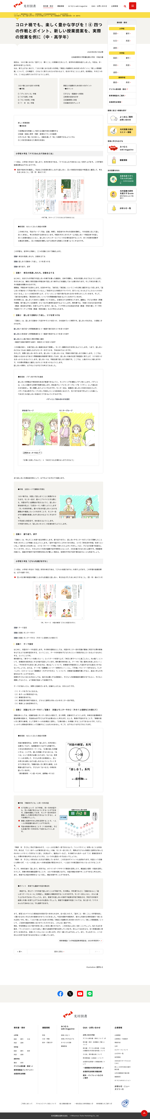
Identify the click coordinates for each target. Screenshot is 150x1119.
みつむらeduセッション (123, 1080)
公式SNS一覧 (119, 1053)
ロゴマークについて (121, 1050)
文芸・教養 (46, 1039)
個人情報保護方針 (65, 1103)
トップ (16, 14)
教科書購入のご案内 (103, 1103)
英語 (128, 41)
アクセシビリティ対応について (46, 1103)
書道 (115, 82)
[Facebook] (60, 994)
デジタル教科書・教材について (93, 1038)
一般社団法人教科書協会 (82, 1103)
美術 (115, 65)
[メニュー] (132, 5)
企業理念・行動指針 (121, 1039)
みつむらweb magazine (67, 1028)
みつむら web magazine (77, 6)
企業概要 (118, 1035)
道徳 (115, 48)
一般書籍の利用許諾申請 (92, 1068)
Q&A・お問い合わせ (99, 6)
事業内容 (118, 1042)
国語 (115, 33)
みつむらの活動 (66, 1042)
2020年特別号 (64, 14)
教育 (43, 1035)
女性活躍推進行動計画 (122, 1073)
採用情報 (118, 1057)
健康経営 (118, 1076)
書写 (128, 33)
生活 (115, 41)
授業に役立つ (65, 1035)
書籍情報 (60, 6)
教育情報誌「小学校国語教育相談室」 (46, 14)
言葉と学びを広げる (67, 1039)
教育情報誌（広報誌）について (93, 1058)
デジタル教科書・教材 (118, 89)
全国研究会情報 (115, 102)
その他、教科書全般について (92, 1054)
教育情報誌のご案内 (26, 14)
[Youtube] (80, 994)
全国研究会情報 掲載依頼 (92, 1071)
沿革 (116, 1046)
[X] (70, 994)
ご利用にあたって (26, 1103)
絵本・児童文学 (47, 1042)
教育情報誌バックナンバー (24, 1070)
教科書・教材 (48, 6)
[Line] (90, 994)
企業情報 (114, 6)
